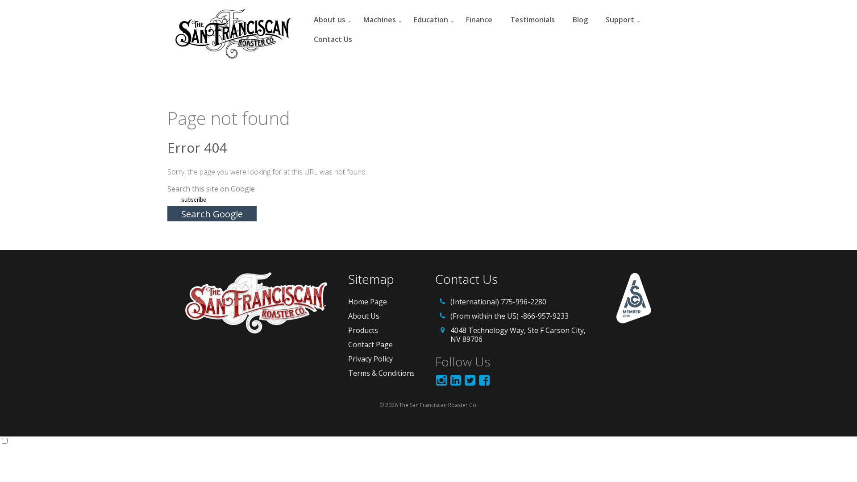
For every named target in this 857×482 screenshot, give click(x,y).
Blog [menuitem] (580, 20)
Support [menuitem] (620, 20)
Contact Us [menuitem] (333, 39)
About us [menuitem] (329, 20)
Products (363, 330)
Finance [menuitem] (479, 20)
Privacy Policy (370, 359)
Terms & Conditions (381, 373)
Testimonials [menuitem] (532, 20)
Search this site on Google (211, 189)
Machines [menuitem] (379, 20)
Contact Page (370, 344)
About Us (363, 316)
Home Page (367, 302)
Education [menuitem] (431, 20)
